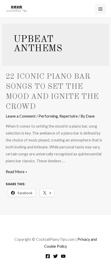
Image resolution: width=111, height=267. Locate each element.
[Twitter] (55, 256)
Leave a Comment (21, 116)
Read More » (16, 172)
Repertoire (68, 116)
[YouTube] (63, 256)
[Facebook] (47, 256)
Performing (48, 116)
